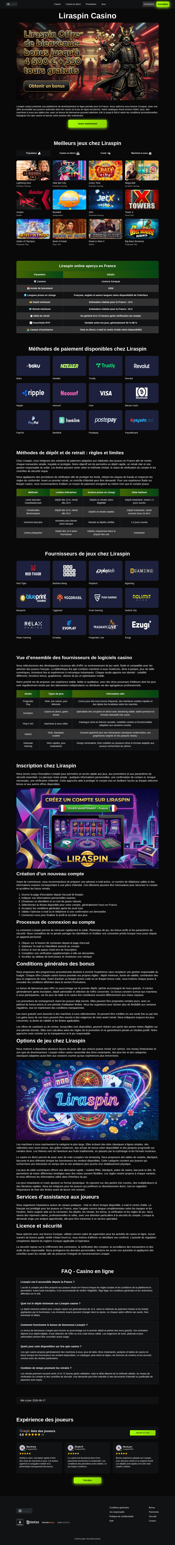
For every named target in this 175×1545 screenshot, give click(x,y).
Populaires (31, 153)
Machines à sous (139, 153)
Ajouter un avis (143, 1433)
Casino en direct (67, 153)
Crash (103, 153)
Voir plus (87, 1480)
